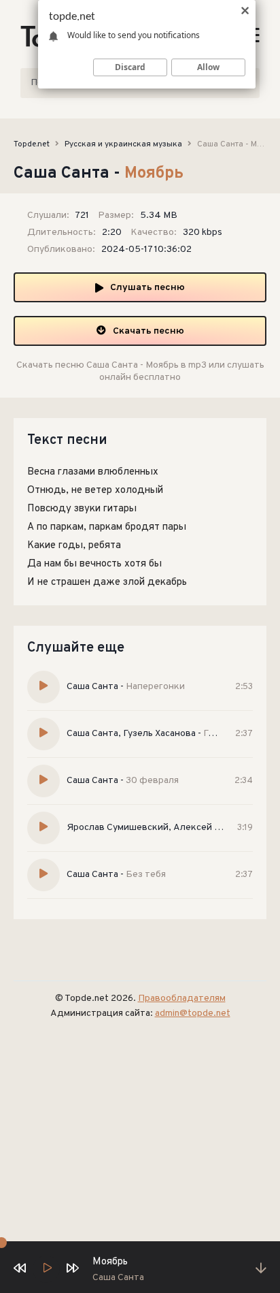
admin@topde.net (192, 1013)
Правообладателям (182, 998)
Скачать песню (148, 331)
